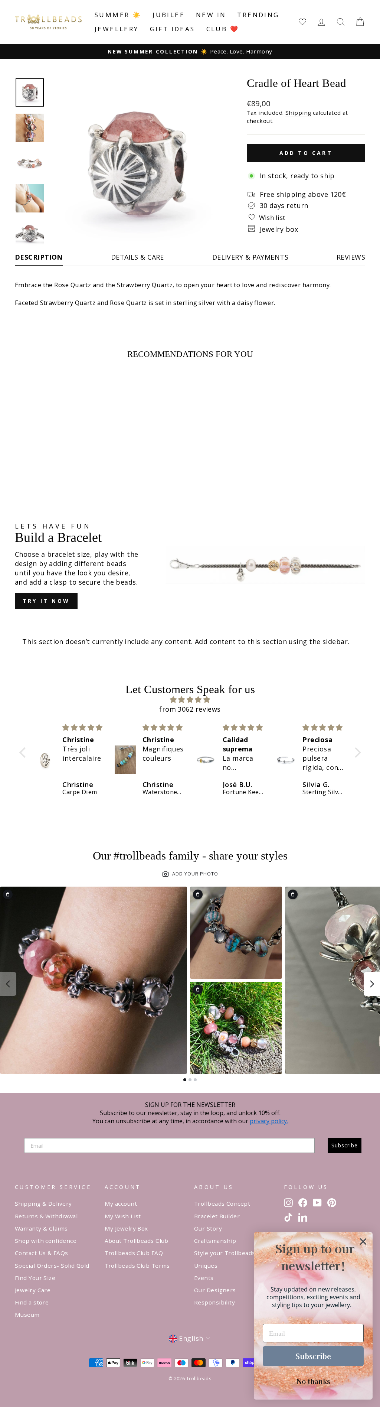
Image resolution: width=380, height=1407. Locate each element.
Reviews (351, 257)
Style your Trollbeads (224, 1253)
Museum (27, 1314)
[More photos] (372, 984)
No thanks (313, 1381)
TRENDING (258, 14)
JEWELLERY (117, 29)
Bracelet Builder (217, 1216)
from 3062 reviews (190, 709)
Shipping (298, 112)
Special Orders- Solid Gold (52, 1265)
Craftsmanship (215, 1240)
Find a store (32, 1302)
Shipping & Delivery (43, 1203)
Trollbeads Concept (222, 1203)
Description (39, 257)
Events (204, 1277)
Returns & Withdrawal (46, 1216)
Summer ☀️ (118, 14)
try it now (46, 600)
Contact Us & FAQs (41, 1253)
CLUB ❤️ (222, 29)
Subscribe (344, 1145)
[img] (190, 699)
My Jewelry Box (126, 1228)
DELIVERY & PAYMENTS (250, 257)
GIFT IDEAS (172, 29)
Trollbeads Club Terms (137, 1265)
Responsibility (214, 1302)
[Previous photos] (8, 984)
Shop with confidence (45, 1240)
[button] (24, 752)
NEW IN (211, 14)
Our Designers (215, 1290)
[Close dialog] (363, 1241)
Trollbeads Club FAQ (134, 1253)
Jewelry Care (32, 1290)
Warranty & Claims (41, 1228)
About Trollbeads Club (136, 1240)
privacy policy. (269, 1121)
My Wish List (123, 1216)
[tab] (184, 1079)
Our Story (208, 1228)
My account (121, 1203)
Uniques (205, 1265)
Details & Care (137, 257)
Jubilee (169, 14)
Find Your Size (35, 1277)
